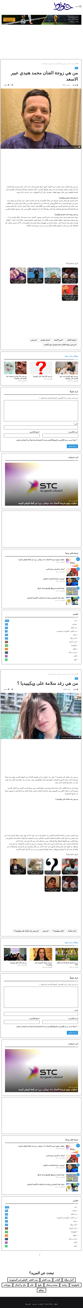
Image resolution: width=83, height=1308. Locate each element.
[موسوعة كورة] (41, 19)
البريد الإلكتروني (73, 432)
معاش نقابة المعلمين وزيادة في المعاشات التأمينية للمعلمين (45, 598)
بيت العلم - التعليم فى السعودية (23, 1280)
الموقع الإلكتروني (34, 432)
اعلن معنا (28, 1304)
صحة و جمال (73, 652)
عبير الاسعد (58, 340)
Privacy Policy (48, 1304)
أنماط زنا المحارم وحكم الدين (55, 569)
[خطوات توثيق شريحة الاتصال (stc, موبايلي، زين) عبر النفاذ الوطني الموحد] (72, 563)
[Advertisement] (41, 42)
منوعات (74, 624)
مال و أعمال (73, 642)
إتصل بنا (40, 1304)
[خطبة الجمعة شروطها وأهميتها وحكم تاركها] (72, 591)
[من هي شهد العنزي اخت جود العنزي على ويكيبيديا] (66, 368)
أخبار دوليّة (73, 638)
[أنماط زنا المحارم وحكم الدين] (72, 572)
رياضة (75, 635)
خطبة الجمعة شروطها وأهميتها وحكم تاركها (51, 588)
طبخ (75, 659)
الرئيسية (74, 63)
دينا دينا (74, 85)
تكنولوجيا (74, 645)
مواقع (75, 649)
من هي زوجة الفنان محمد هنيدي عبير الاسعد (59, 344)
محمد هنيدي (45, 340)
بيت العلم (74, 628)
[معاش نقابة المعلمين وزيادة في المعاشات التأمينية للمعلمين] (72, 601)
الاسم (76, 424)
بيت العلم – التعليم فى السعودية (67, 631)
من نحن (34, 1304)
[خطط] (63, 6)
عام (69, 63)
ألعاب (75, 656)
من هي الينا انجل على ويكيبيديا (42, 376)
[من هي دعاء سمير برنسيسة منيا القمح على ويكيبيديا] (15, 368)
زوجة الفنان (71, 340)
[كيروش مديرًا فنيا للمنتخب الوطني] (72, 582)
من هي (33, 340)
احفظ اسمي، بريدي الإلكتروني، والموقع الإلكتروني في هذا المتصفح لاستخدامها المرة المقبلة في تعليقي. (46, 440)
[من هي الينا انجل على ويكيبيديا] (41, 368)
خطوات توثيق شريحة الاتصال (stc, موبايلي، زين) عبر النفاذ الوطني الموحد (47, 503)
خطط (56, 1304)
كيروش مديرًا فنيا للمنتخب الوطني (54, 579)
